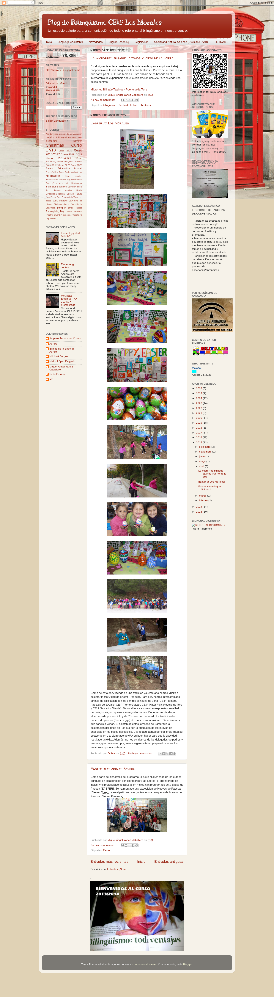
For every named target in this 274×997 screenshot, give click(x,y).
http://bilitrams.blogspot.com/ (63, 70)
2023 (199, 403)
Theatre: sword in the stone (59, 215)
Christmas (55, 145)
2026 (199, 388)
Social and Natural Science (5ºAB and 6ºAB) (181, 41)
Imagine (78, 176)
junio (202, 456)
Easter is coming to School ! (113, 768)
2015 (199, 442)
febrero (203, 500)
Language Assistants (70, 41)
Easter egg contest (67, 266)
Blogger (187, 964)
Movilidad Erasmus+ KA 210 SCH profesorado (69, 300)
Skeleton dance (61, 204)
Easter (107, 850)
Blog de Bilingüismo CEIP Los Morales (105, 22)
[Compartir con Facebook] (133, 100)
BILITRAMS (221, 41)
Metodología (51, 194)
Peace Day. (56, 197)
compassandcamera (145, 964)
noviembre (205, 451)
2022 (199, 408)
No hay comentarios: (103, 99)
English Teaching (118, 41)
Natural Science (66, 194)
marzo (203, 495)
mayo (202, 461)
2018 (199, 427)
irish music (77, 187)
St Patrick (68, 208)
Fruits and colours (73, 172)
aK (51, 379)
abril (202, 466)
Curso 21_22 (52, 165)
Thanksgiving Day (55, 211)
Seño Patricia (57, 374)
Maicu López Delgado (62, 361)
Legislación (141, 41)
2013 (199, 511)
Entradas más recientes (109, 861)
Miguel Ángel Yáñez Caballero (61, 368)
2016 (199, 437)
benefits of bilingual (56, 137)
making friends (73, 190)
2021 (199, 413)
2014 (199, 506)
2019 (199, 422)
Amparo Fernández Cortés (65, 338)
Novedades (96, 41)
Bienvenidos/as (75, 137)
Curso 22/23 (76, 165)
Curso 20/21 (65, 151)
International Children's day (58, 180)
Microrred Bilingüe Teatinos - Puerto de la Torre (119, 89)
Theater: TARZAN (73, 211)
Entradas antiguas (169, 861)
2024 (199, 398)
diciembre (205, 446)
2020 (199, 418)
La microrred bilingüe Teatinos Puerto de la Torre (132, 58)
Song (60, 207)
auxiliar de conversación (70, 134)
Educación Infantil (56, 83)
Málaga (196, 368)
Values (53, 218)
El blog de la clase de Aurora (62, 350)
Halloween (53, 175)
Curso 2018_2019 (71, 154)
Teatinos (146, 105)
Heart (67, 176)
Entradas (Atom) (117, 869)
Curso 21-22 (64, 165)
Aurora (53, 343)
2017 (199, 432)
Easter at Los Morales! (110, 123)
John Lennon (53, 190)
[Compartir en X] (129, 100)
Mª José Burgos (58, 356)
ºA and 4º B (53, 87)
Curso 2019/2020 (58, 158)
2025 (199, 393)
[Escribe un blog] (126, 100)
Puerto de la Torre (128, 105)
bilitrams (77, 141)
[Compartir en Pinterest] (136, 100)
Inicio (48, 41)
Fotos (61, 172)
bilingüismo (109, 105)
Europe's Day (52, 172)
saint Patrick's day (63, 200)
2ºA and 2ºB (53, 90)
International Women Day (59, 186)
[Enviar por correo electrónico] (122, 100)
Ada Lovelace (52, 134)
